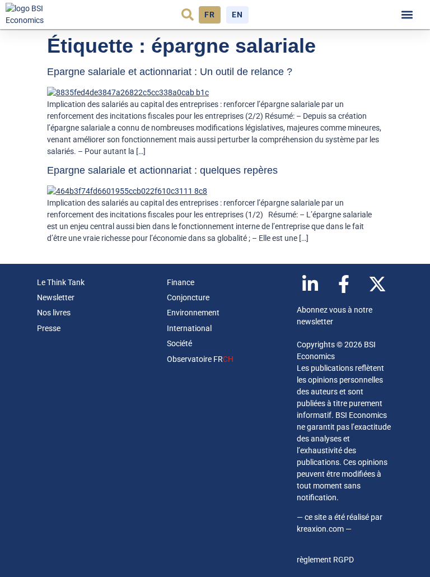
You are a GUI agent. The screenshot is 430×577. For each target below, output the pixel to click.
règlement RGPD (325, 559)
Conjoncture (188, 297)
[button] (187, 14)
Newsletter (55, 297)
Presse (48, 328)
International (189, 328)
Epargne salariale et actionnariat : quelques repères (162, 170)
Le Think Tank (61, 282)
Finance (180, 282)
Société (179, 343)
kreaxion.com (320, 528)
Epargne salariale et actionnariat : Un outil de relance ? (169, 71)
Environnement (193, 312)
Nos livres (54, 312)
